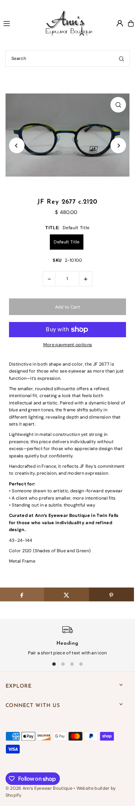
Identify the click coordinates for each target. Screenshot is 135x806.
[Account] (120, 23)
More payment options (67, 345)
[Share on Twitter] (66, 594)
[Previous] (17, 145)
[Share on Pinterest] (111, 594)
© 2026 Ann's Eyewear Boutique (39, 788)
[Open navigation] (16, 23)
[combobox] (67, 58)
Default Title (66, 242)
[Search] (121, 58)
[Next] (118, 145)
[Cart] (131, 23)
